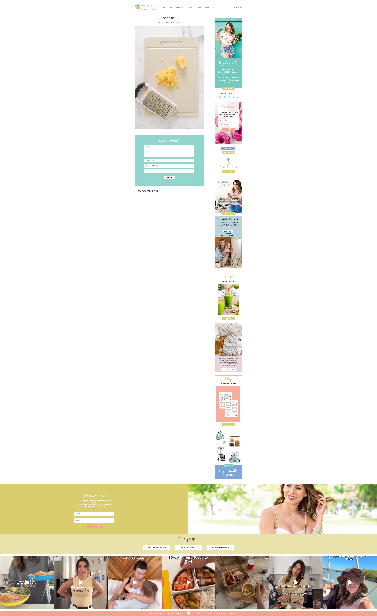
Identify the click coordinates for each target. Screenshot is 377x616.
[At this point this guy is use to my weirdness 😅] (350, 582)
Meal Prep (190, 8)
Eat (164, 8)
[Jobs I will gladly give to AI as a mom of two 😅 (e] (296, 582)
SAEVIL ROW (229, 613)
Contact (179, 613)
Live (170, 8)
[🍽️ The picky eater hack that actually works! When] (188, 582)
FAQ (163, 613)
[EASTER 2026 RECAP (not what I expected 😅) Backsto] (242, 582)
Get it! (228, 319)
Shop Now (228, 465)
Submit (228, 129)
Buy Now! (228, 213)
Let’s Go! (228, 172)
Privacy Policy (170, 613)
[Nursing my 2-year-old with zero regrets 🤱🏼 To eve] (135, 582)
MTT (235, 613)
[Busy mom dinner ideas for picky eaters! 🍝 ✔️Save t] (27, 582)
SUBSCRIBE (95, 526)
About (207, 8)
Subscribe (153, 613)
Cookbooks (179, 8)
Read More (228, 88)
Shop (199, 8)
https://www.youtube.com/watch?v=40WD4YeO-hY (228, 152)
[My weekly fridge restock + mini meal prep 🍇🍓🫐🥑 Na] (81, 582)
